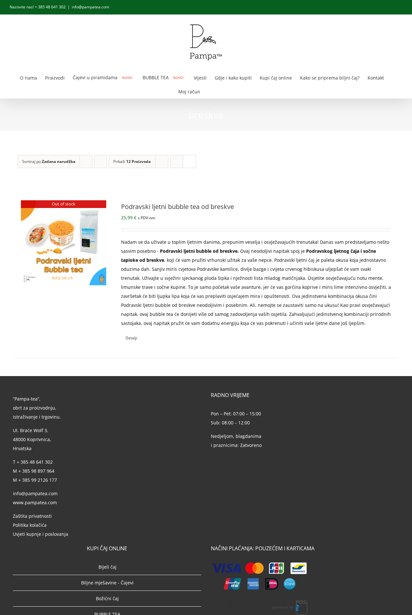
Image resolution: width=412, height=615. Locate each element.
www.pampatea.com (35, 502)
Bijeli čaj (107, 567)
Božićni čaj (107, 598)
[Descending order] (100, 161)
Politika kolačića (30, 525)
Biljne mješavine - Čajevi (107, 583)
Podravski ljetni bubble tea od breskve (177, 206)
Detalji (131, 338)
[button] (224, 91)
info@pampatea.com (90, 7)
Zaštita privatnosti (32, 516)
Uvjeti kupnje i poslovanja (40, 534)
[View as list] (189, 161)
